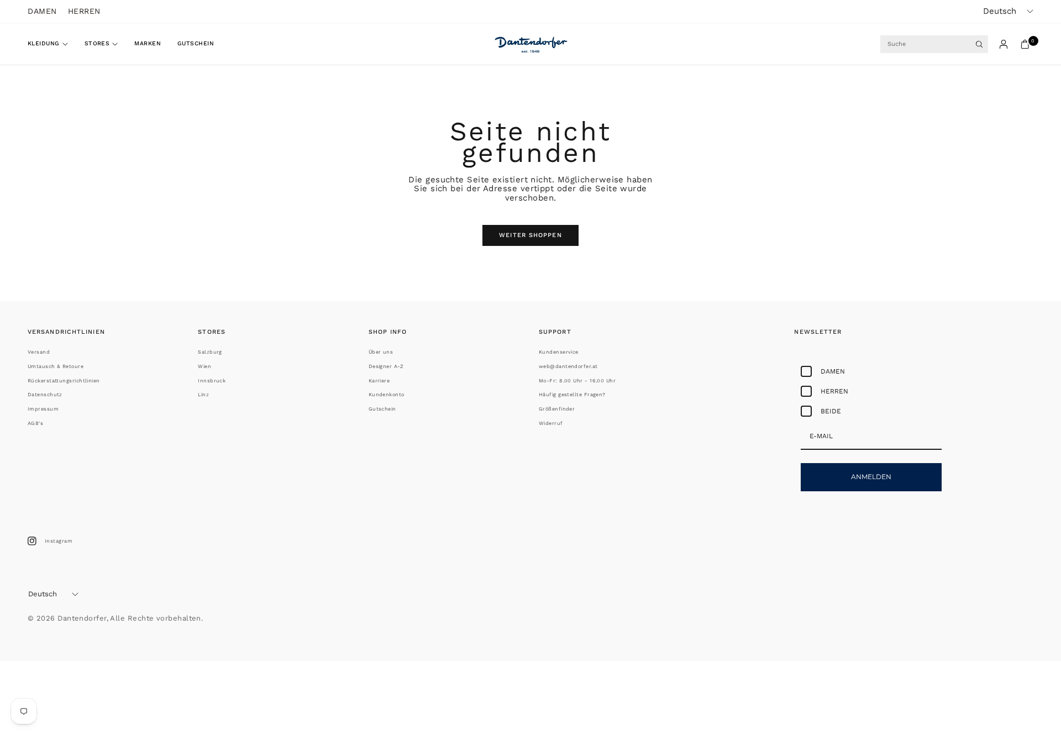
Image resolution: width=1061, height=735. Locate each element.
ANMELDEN (871, 477)
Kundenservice (559, 352)
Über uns (381, 352)
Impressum (43, 409)
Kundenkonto (387, 394)
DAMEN (42, 11)
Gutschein (195, 43)
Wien (204, 366)
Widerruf (551, 423)
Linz (203, 394)
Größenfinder (557, 409)
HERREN (84, 11)
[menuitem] (52, 44)
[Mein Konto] (1003, 44)
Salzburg (210, 352)
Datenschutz (45, 394)
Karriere (379, 381)
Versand (39, 352)
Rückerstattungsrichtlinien (64, 381)
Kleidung (44, 43)
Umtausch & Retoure (55, 366)
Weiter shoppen (530, 235)
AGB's (35, 423)
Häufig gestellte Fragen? (572, 394)
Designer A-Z (386, 366)
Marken (147, 43)
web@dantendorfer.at (568, 366)
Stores (97, 43)
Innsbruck (211, 381)
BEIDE (831, 411)
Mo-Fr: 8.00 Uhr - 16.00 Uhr (577, 381)
